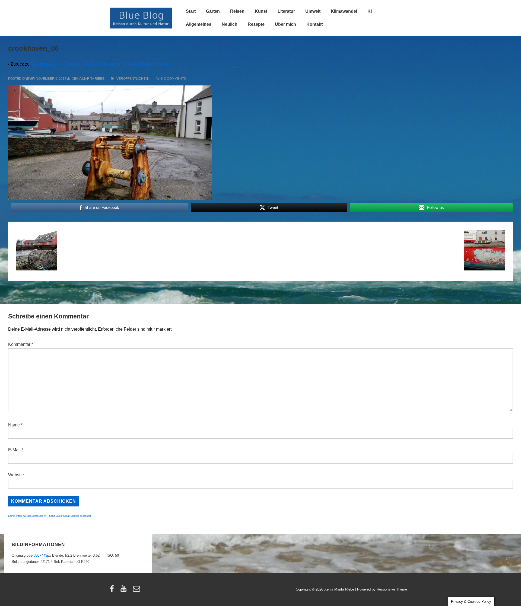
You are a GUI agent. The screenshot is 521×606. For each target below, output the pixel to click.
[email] (137, 590)
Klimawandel (344, 11)
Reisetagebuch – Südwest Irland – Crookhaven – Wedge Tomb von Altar (100, 64)
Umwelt (312, 11)
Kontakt (314, 24)
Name (14, 425)
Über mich (285, 24)
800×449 (40, 555)
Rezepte (256, 24)
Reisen (237, 11)
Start (191, 11)
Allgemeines (198, 24)
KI (369, 11)
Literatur (286, 11)
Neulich (229, 24)
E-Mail (14, 450)
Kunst (261, 11)
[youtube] (124, 590)
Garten (213, 11)
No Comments (173, 79)
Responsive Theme (392, 589)
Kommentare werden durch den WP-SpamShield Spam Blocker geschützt (49, 516)
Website (16, 475)
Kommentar (20, 344)
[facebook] (113, 590)
